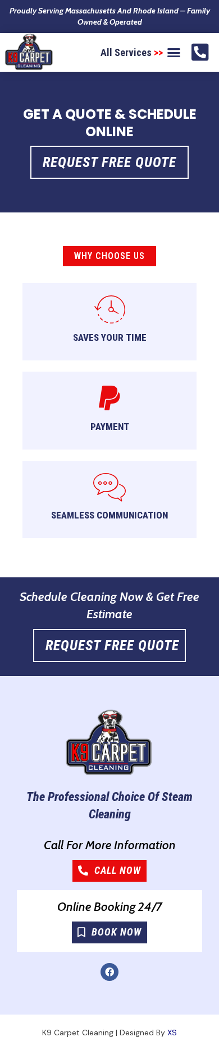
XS (172, 1032)
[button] (174, 52)
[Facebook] (109, 972)
